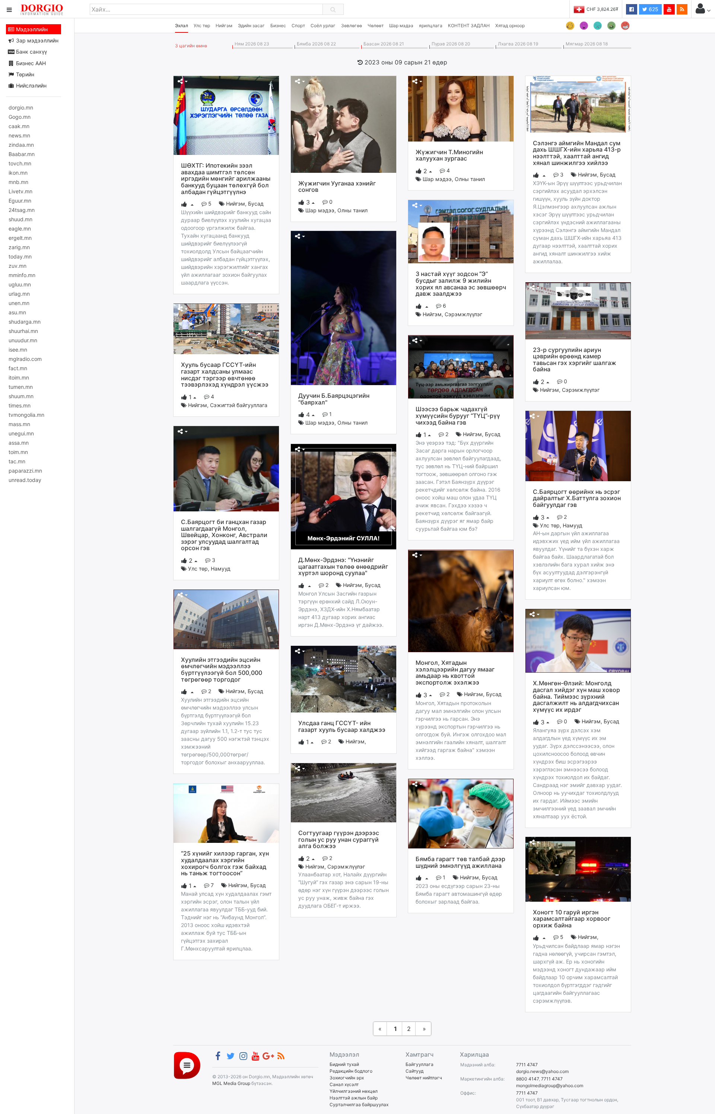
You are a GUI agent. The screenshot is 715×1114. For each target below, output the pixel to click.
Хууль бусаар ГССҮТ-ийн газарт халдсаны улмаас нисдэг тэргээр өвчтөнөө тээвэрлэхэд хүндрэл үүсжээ (224, 374)
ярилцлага (430, 25)
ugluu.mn (20, 284)
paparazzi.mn (25, 470)
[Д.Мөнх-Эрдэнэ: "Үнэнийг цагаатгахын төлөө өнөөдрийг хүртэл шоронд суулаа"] (343, 496)
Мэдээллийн (31, 29)
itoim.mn (19, 377)
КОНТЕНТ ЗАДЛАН (469, 25)
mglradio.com (25, 359)
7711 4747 (527, 1064)
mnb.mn (18, 182)
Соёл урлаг (323, 25)
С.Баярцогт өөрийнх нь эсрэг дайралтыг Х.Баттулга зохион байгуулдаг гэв (577, 498)
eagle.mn (20, 228)
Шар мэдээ (401, 25)
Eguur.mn (20, 200)
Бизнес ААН (30, 63)
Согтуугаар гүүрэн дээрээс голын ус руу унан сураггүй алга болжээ (338, 839)
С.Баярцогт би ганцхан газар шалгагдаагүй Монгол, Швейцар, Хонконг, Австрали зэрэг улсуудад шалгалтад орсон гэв (224, 535)
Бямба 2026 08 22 (315, 44)
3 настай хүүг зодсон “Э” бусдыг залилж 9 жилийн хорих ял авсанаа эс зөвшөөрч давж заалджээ (461, 283)
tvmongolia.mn (26, 415)
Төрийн (24, 74)
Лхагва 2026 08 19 (517, 44)
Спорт (298, 25)
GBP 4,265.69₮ (602, 9)
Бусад (256, 203)
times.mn (20, 405)
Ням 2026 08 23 (250, 44)
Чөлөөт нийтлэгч (424, 1077)
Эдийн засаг (251, 25)
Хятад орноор (510, 25)
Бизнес (278, 25)
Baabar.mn (22, 154)
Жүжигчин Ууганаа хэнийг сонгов (337, 187)
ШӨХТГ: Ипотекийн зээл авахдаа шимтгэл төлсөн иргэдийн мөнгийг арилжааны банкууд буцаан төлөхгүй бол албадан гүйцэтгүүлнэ (225, 178)
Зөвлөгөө (351, 25)
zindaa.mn (21, 145)
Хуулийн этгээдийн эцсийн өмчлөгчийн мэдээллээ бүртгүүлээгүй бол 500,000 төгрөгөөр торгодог (221, 669)
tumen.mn (21, 387)
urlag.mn (19, 294)
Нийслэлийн (31, 85)
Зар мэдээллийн (36, 40)
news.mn (19, 135)
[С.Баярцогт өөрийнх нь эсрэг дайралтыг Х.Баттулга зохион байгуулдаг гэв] (578, 445)
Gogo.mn (20, 117)
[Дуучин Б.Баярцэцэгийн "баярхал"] (343, 307)
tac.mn (17, 461)
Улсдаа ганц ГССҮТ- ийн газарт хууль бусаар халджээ (341, 726)
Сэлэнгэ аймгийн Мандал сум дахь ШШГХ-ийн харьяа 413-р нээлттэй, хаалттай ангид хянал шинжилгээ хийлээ (577, 152)
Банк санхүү (31, 51)
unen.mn (19, 303)
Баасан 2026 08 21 (382, 44)
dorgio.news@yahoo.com (542, 1071)
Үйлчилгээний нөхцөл (354, 1091)
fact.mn (18, 368)
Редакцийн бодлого (351, 1071)
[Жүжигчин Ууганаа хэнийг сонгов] (343, 123)
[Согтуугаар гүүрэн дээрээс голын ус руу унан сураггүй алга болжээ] (343, 792)
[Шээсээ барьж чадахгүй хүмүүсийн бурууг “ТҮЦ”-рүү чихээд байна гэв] (461, 366)
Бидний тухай (344, 1064)
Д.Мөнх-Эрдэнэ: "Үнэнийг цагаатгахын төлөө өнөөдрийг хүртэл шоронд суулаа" (343, 566)
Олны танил (352, 210)
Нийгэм (224, 25)
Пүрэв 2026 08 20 (449, 44)
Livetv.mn (20, 191)
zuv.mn (17, 266)
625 (652, 9)
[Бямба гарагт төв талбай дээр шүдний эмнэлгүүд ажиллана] (461, 813)
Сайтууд (414, 1071)
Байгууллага (419, 1064)
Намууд (572, 525)
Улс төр (202, 25)
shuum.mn (21, 396)
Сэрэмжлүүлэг (463, 314)
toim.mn (18, 452)
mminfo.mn (22, 275)
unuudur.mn (23, 340)
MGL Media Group (231, 1083)
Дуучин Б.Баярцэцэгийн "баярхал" (333, 399)
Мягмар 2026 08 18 (585, 44)
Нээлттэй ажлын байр (354, 1098)
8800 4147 (527, 1079)
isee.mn (18, 349)
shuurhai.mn (23, 331)
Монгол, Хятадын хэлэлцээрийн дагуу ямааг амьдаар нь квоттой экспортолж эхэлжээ (455, 672)
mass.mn (19, 424)
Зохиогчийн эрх (347, 1077)
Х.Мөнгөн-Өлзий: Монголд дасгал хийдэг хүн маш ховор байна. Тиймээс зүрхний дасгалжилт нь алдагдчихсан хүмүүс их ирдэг (576, 696)
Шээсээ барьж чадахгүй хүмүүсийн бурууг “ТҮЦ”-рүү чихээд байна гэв (458, 415)
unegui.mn (21, 433)
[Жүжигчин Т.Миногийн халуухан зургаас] (461, 108)
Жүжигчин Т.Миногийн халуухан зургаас (449, 155)
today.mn (20, 256)
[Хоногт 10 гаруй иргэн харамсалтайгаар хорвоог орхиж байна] (578, 868)
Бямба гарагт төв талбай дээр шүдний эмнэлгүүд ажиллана (460, 862)
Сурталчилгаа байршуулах (359, 1104)
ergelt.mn (20, 238)
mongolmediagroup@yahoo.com (549, 1085)
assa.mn (19, 442)
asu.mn (17, 312)
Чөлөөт (376, 25)
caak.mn (19, 126)
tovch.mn (20, 163)
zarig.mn (19, 247)
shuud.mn (20, 219)
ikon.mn (18, 172)
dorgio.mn (21, 107)
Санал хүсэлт (344, 1084)
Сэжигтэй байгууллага (238, 405)
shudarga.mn (25, 321)
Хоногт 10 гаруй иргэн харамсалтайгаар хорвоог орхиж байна (571, 918)
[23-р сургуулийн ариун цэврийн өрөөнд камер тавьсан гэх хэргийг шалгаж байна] (578, 310)
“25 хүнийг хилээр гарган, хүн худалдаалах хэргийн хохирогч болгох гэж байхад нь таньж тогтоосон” (225, 863)
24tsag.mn (22, 210)
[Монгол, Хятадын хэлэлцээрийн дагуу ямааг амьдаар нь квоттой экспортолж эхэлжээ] (461, 600)
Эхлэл (181, 25)
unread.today (25, 480)
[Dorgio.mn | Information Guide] (187, 1065)
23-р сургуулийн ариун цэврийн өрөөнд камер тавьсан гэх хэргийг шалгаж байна (574, 359)
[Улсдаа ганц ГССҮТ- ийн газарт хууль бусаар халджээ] (343, 678)
